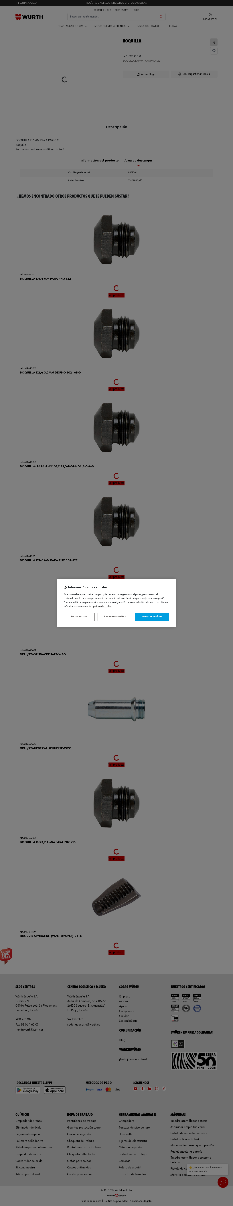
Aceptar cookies (152, 616)
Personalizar (79, 616)
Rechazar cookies (115, 616)
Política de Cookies (102, 606)
